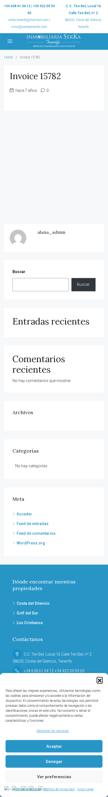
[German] (33, 789)
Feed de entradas (32, 523)
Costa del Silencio (33, 603)
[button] (99, 680)
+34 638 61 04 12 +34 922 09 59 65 (54, 671)
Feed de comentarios (36, 533)
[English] (16, 789)
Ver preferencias (54, 776)
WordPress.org (31, 543)
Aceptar (54, 746)
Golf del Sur (27, 613)
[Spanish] (42, 789)
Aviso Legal (85, 789)
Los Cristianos (30, 623)
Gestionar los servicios (53, 731)
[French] (25, 789)
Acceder (24, 514)
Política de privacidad (59, 789)
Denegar (54, 761)
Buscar (18, 271)
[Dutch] (8, 789)
